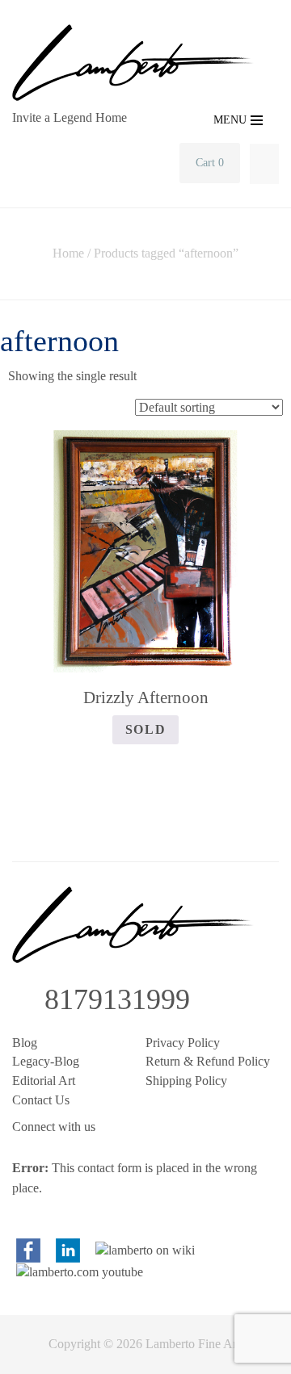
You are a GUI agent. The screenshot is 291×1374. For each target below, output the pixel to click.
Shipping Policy (186, 1080)
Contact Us (41, 1100)
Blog (24, 1042)
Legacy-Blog (45, 1061)
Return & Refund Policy (208, 1061)
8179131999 (117, 999)
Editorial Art (43, 1080)
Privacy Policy (183, 1042)
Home (68, 253)
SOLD (145, 729)
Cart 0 (210, 163)
